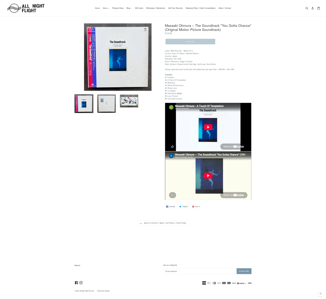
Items (105, 8)
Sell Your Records (175, 8)
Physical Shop (118, 8)
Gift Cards (139, 8)
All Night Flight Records (87, 291)
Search (77, 265)
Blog (129, 8)
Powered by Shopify (103, 291)
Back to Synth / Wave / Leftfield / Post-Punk (165, 223)
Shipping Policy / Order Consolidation (201, 8)
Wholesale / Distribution (155, 8)
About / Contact (225, 8)
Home (97, 8)
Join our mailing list (170, 265)
